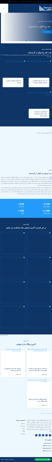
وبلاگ (24, 431)
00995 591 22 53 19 (47, 445)
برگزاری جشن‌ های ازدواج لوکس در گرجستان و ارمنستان (12, 369)
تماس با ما (22, 426)
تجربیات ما (22, 433)
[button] (24, 41)
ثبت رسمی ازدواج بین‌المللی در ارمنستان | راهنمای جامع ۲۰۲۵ (40, 81)
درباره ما (23, 423)
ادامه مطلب (44, 374)
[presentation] (8, 28)
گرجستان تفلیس (47, 443)
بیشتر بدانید (46, 30)
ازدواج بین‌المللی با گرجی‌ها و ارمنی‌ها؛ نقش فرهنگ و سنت (38, 400)
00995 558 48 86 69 (47, 448)
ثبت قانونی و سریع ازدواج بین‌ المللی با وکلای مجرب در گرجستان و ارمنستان (37, 369)
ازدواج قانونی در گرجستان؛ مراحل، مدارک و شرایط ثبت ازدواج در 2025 (40, 113)
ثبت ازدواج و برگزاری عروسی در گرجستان (13, 81)
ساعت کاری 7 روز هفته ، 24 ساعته (7, 459)
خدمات (23, 428)
